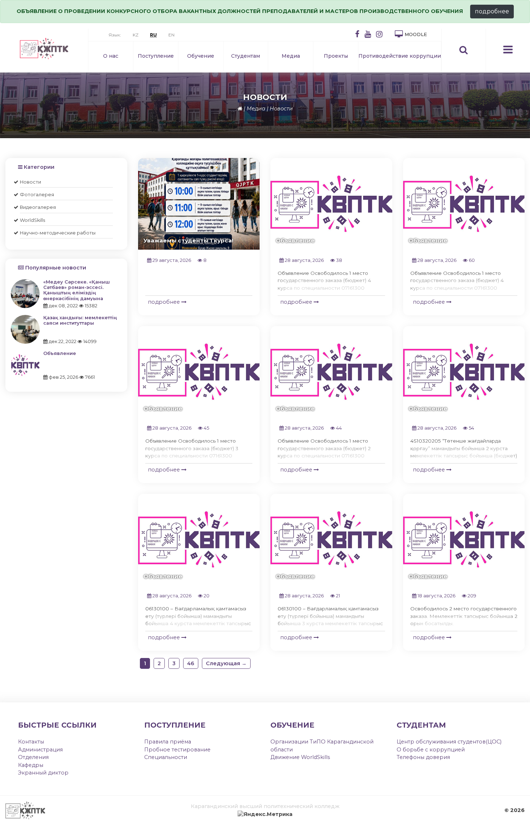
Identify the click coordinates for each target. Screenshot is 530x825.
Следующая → (226, 663)
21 (337, 595)
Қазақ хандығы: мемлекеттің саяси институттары (80, 320)
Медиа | (257, 108)
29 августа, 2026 (171, 260)
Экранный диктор (43, 772)
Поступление (156, 56)
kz (135, 35)
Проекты (336, 56)
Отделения (33, 757)
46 (190, 663)
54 (471, 428)
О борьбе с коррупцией (431, 749)
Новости (281, 108)
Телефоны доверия (423, 757)
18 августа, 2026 (435, 595)
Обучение (200, 56)
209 (471, 595)
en (171, 35)
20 (206, 595)
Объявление (59, 353)
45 (206, 428)
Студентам (245, 56)
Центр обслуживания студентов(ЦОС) (449, 741)
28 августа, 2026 (304, 260)
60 (471, 260)
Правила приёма (167, 741)
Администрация (40, 749)
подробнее (492, 11)
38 (338, 260)
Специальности (165, 757)
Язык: (115, 35)
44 (338, 428)
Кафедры (30, 765)
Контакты (31, 741)
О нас (110, 56)
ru (153, 35)
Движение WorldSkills (300, 757)
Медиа (291, 56)
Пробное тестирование (177, 749)
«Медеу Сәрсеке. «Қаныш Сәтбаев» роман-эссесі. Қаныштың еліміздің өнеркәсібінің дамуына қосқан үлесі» (76, 293)
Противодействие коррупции (399, 56)
